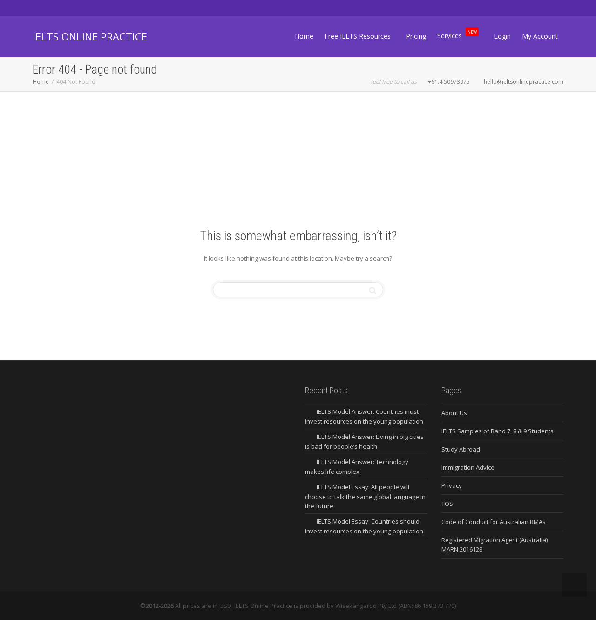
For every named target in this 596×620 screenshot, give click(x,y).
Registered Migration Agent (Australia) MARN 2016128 (494, 544)
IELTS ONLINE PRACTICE (90, 36)
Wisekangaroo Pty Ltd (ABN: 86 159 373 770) (395, 605)
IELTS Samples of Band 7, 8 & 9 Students (497, 431)
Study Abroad (460, 449)
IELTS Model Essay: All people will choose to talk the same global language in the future (365, 496)
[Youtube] (88, 7)
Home (304, 36)
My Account (540, 36)
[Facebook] (56, 7)
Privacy (451, 485)
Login (502, 36)
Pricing (416, 36)
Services (457, 34)
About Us (454, 413)
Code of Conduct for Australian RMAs (493, 522)
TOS (447, 503)
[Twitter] (40, 7)
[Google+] (72, 7)
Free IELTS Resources (359, 36)
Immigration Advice (467, 467)
